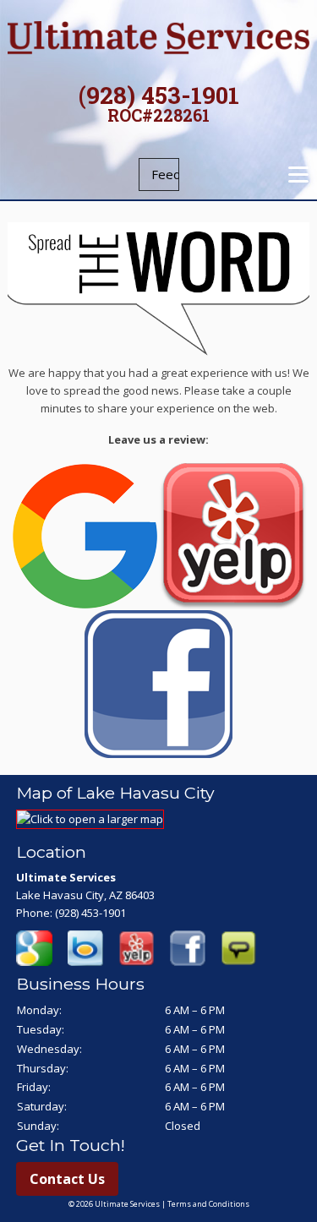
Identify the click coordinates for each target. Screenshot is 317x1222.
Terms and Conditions (208, 1203)
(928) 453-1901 (159, 95)
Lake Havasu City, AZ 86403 (85, 895)
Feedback (165, 174)
